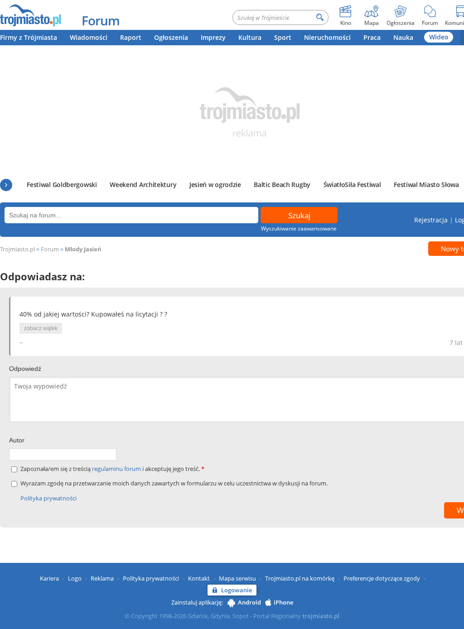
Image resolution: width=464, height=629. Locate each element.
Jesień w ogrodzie (215, 184)
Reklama (102, 578)
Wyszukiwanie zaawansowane (299, 228)
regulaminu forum (117, 469)
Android (249, 602)
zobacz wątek (41, 328)
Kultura (249, 37)
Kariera (49, 578)
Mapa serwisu (237, 578)
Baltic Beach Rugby (282, 184)
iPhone (283, 602)
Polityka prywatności (48, 498)
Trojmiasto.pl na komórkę (299, 578)
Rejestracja (431, 220)
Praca (372, 37)
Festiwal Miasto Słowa (426, 184)
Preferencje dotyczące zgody (381, 578)
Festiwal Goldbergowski (62, 184)
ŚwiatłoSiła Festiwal (352, 184)
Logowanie (236, 590)
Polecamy (6, 185)
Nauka (403, 37)
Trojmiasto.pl (17, 249)
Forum (101, 20)
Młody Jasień (83, 249)
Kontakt (199, 578)
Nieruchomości (327, 37)
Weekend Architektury (143, 184)
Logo (75, 578)
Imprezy (213, 37)
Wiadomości (88, 37)
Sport (282, 37)
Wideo (439, 37)
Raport (130, 37)
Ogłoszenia (171, 37)
